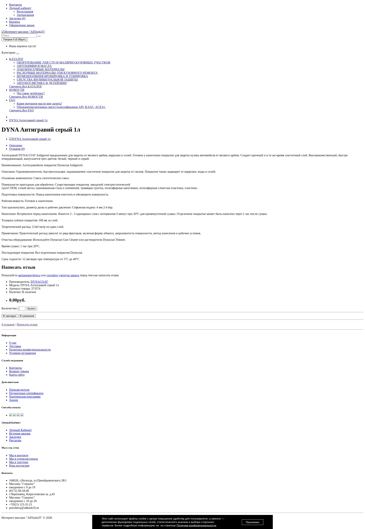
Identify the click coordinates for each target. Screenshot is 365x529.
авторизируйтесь (29, 275)
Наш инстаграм (19, 465)
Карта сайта (17, 374)
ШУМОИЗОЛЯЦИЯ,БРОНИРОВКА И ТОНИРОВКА (52, 76)
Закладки (15, 436)
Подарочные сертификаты (26, 393)
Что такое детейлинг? (31, 93)
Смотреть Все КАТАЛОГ (25, 86)
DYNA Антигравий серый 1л (28, 120)
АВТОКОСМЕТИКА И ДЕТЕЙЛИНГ (42, 83)
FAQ (12, 100)
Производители (19, 389)
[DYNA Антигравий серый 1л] (30, 139)
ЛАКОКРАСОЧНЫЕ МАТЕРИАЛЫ (40, 69)
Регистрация (25, 11)
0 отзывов (8, 324)
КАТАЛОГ (16, 59)
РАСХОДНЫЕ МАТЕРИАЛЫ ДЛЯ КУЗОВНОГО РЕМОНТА (57, 72)
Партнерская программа (24, 396)
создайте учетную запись (63, 275)
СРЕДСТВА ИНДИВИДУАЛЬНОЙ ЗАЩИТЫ (47, 79)
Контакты (15, 4)
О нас (13, 342)
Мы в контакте (18, 455)
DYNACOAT (39, 281)
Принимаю (252, 522)
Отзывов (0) (17, 148)
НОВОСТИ (16, 89)
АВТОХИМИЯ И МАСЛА (34, 66)
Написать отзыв (27, 324)
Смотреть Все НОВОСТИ (26, 96)
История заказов (19, 433)
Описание (15, 145)
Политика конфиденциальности (30, 349)
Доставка (15, 346)
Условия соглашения (22, 353)
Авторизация (25, 15)
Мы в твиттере (18, 462)
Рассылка (15, 440)
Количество (9, 308)
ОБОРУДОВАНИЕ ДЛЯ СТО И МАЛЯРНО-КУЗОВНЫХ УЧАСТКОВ (63, 62)
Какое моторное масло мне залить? (39, 103)
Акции (13, 400)
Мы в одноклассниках (23, 458)
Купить (32, 308)
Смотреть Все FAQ (21, 110)
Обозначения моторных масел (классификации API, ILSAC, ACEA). (61, 107)
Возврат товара (19, 371)
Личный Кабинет (20, 430)
